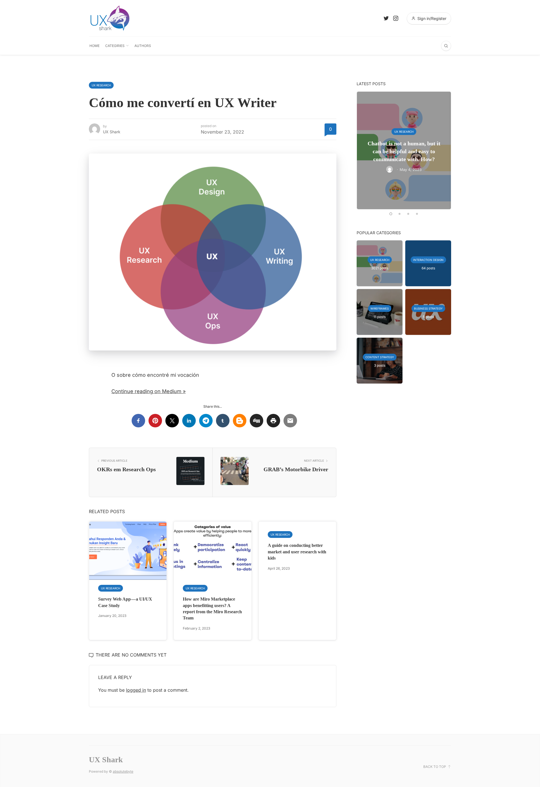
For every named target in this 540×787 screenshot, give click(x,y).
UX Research (101, 85)
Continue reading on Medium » (148, 391)
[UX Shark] (110, 18)
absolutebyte (123, 771)
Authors (142, 46)
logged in (136, 690)
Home (94, 46)
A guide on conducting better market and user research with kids (297, 551)
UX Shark (111, 131)
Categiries (115, 46)
